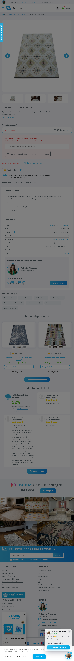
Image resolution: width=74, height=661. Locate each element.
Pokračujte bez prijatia (23, 656)
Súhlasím (39, 656)
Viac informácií (26, 651)
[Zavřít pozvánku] (69, 631)
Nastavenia (8, 656)
